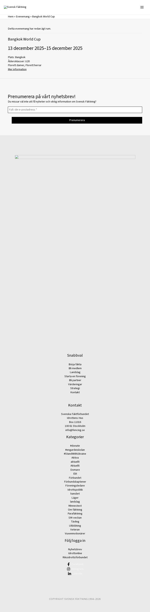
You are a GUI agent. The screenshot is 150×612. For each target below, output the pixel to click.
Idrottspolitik (75, 490)
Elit (75, 474)
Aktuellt (75, 466)
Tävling (75, 522)
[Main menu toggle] (142, 7)
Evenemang (23, 16)
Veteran (75, 530)
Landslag (75, 372)
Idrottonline (75, 553)
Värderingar (75, 384)
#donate (75, 446)
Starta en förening (75, 376)
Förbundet (75, 478)
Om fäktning (75, 510)
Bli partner (75, 380)
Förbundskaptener (75, 482)
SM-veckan (75, 518)
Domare (75, 470)
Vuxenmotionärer (75, 533)
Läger (75, 498)
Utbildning (75, 526)
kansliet (75, 494)
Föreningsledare (75, 486)
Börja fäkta (75, 364)
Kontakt (75, 392)
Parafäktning (75, 513)
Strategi (75, 388)
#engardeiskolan (75, 450)
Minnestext (75, 506)
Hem (10, 16)
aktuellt (75, 462)
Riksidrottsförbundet (75, 557)
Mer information (17, 69)
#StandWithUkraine (75, 454)
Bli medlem (75, 368)
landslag (75, 502)
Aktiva (75, 458)
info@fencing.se (75, 430)
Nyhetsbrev (75, 549)
